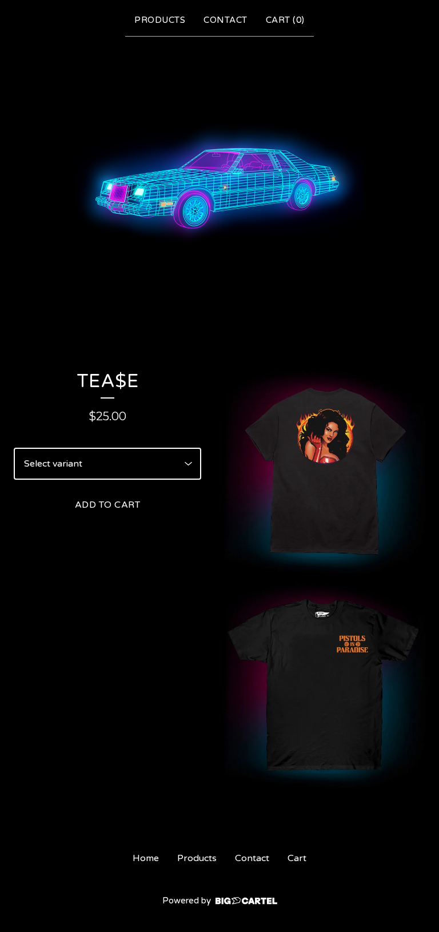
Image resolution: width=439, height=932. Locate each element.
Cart (297, 858)
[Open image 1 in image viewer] (323, 471)
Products (159, 20)
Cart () (285, 20)
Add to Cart (108, 505)
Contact (225, 20)
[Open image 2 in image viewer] (323, 685)
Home (146, 858)
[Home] (220, 181)
